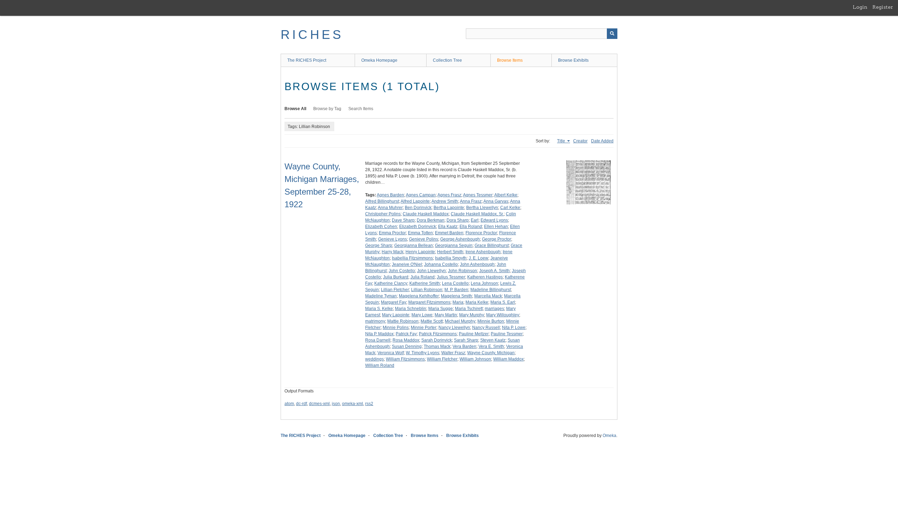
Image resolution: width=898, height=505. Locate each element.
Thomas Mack (437, 346)
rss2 (369, 403)
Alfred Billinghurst (382, 201)
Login (860, 7)
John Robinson (462, 270)
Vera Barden (464, 346)
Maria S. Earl (502, 302)
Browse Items (510, 60)
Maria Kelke (476, 302)
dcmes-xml (319, 403)
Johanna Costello (441, 264)
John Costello (402, 270)
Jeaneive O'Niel (407, 264)
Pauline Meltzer (474, 333)
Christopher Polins (383, 213)
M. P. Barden (456, 289)
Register (882, 7)
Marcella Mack (488, 296)
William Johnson (475, 359)
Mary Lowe (422, 314)
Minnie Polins (396, 327)
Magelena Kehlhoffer (419, 296)
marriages (494, 308)
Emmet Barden (449, 232)
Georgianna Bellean (413, 245)
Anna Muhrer (390, 207)
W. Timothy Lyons (422, 352)
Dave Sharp (403, 220)
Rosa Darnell (377, 340)
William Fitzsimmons (405, 359)
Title (561, 141)
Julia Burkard (395, 277)
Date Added (602, 141)
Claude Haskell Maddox (426, 213)
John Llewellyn (431, 270)
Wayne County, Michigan (491, 352)
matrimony (375, 321)
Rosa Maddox (406, 340)
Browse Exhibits (573, 60)
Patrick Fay (406, 333)
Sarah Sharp (466, 340)
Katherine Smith (424, 283)
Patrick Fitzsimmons (438, 333)
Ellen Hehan (496, 226)
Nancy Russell (486, 327)
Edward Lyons (494, 220)
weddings (374, 359)
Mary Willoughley (502, 314)
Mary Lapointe (395, 314)
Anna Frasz (471, 201)
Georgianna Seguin (454, 245)
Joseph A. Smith (494, 270)
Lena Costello (455, 283)
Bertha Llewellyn (482, 207)
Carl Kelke (510, 207)
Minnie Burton (490, 321)
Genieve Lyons (392, 239)
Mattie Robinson (402, 321)
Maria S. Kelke (379, 308)
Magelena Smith (456, 296)
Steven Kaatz (492, 340)
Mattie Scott (432, 321)
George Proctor (496, 239)
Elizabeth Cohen (381, 226)
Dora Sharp (458, 220)
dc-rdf (301, 403)
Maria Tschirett (469, 308)
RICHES (312, 34)
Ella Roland (471, 226)
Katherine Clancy (390, 283)
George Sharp (378, 245)
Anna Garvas (495, 201)
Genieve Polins (423, 239)
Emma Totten (420, 232)
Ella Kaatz (447, 226)
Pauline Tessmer (507, 333)
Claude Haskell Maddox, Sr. (477, 213)
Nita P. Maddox (379, 333)
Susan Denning (407, 346)
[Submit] (612, 33)
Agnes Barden (390, 195)
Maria (458, 302)
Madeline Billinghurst (490, 289)
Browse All (295, 108)
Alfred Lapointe (415, 201)
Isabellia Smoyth (451, 258)
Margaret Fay (393, 302)
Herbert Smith (450, 251)
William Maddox (508, 359)
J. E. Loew (478, 258)
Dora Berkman (430, 220)
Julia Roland (422, 277)
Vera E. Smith (491, 346)
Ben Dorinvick (418, 207)
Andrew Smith (444, 201)
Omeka (609, 435)
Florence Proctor (481, 232)
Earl (474, 220)
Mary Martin (446, 314)
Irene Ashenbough (483, 251)
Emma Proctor (392, 232)
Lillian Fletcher (395, 289)
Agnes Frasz (449, 195)
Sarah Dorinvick (436, 340)
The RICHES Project (306, 60)
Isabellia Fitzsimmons (412, 258)
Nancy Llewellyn (454, 327)
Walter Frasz (453, 352)
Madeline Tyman (381, 296)
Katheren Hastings (485, 277)
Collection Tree (447, 60)
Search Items (360, 108)
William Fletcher (442, 359)
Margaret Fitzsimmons (429, 302)
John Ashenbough (477, 264)
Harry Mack (392, 251)
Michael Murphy (460, 321)
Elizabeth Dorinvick (417, 226)
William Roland (379, 365)
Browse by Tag (327, 108)
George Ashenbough (460, 239)
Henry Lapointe (420, 251)
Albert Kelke (505, 195)
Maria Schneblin (410, 308)
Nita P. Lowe (513, 327)
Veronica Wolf (390, 352)
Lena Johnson (484, 283)
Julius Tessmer (451, 277)
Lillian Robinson (426, 289)
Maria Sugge (440, 308)
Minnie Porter (423, 327)
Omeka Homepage (379, 60)
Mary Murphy (471, 314)
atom (289, 403)
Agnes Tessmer (477, 195)
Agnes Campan (421, 195)
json (336, 403)
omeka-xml (352, 403)
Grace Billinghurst (492, 245)
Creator (580, 141)
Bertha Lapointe (449, 207)
